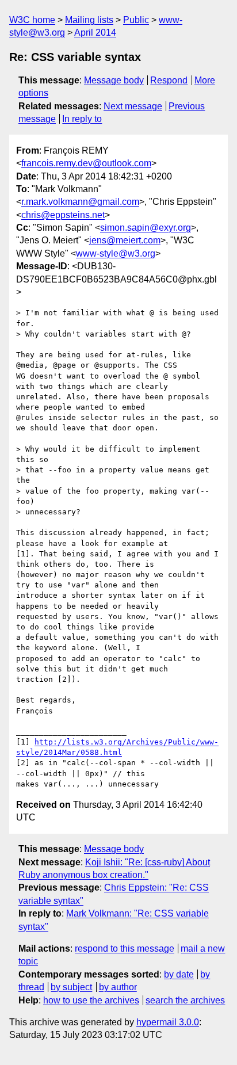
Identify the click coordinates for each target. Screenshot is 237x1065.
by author (118, 987)
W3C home (32, 20)
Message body (114, 80)
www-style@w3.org (115, 253)
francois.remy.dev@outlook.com (86, 163)
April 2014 (95, 32)
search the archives (185, 1000)
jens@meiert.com (124, 240)
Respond (169, 80)
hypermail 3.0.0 (167, 1022)
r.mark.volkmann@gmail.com (80, 202)
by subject (71, 987)
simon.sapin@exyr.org (145, 227)
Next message (133, 106)
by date (179, 974)
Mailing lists (89, 20)
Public (136, 20)
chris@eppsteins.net (63, 215)
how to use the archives (91, 1000)
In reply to (82, 119)
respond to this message (124, 948)
